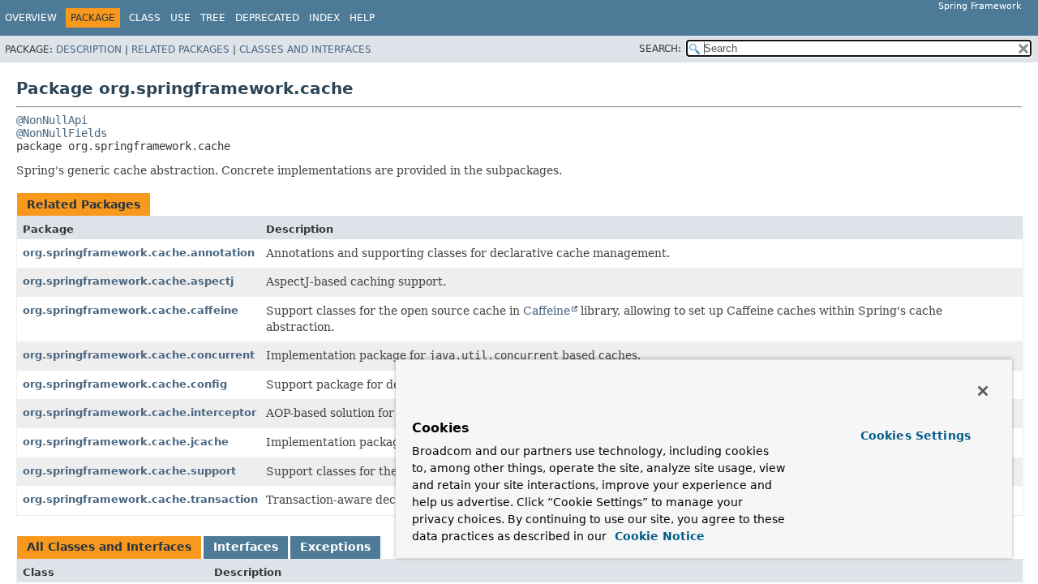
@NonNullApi (52, 120)
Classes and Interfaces (305, 49)
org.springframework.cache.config (125, 384)
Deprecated (267, 18)
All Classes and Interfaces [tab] (109, 546)
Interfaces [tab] (245, 546)
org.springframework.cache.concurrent (139, 355)
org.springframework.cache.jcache (126, 442)
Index (324, 18)
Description (89, 49)
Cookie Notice (658, 536)
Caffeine (546, 310)
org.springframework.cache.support (129, 471)
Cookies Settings (915, 435)
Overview (31, 18)
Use (180, 18)
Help (362, 18)
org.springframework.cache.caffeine (130, 310)
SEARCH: (660, 48)
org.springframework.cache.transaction (140, 499)
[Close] (983, 391)
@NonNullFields (61, 133)
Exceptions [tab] (335, 546)
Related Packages (180, 49)
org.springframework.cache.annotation (139, 253)
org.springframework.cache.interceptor (139, 412)
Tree (212, 18)
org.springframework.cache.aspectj (128, 281)
